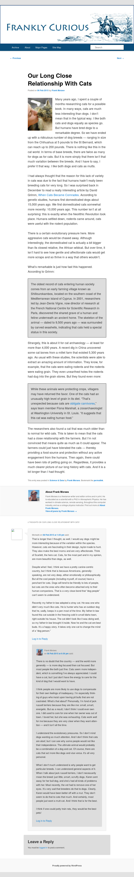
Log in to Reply (40, 638)
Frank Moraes (58, 90)
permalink (98, 480)
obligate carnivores (82, 403)
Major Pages (41, 47)
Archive (15, 47)
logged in (43, 847)
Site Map (56, 47)
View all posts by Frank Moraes (61, 511)
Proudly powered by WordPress (67, 865)
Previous (15, 58)
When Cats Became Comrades (58, 195)
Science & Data (57, 480)
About (27, 47)
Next (120, 58)
